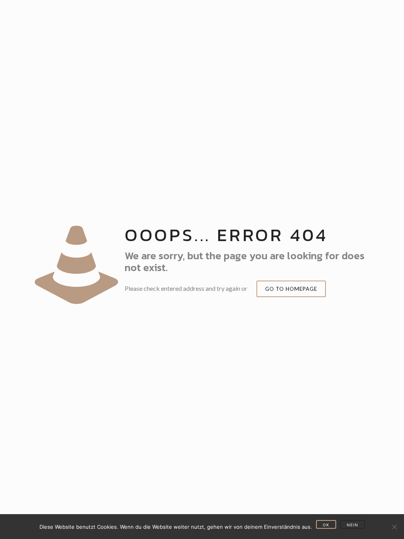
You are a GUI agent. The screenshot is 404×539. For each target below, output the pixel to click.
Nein (352, 524)
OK (326, 524)
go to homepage (291, 289)
